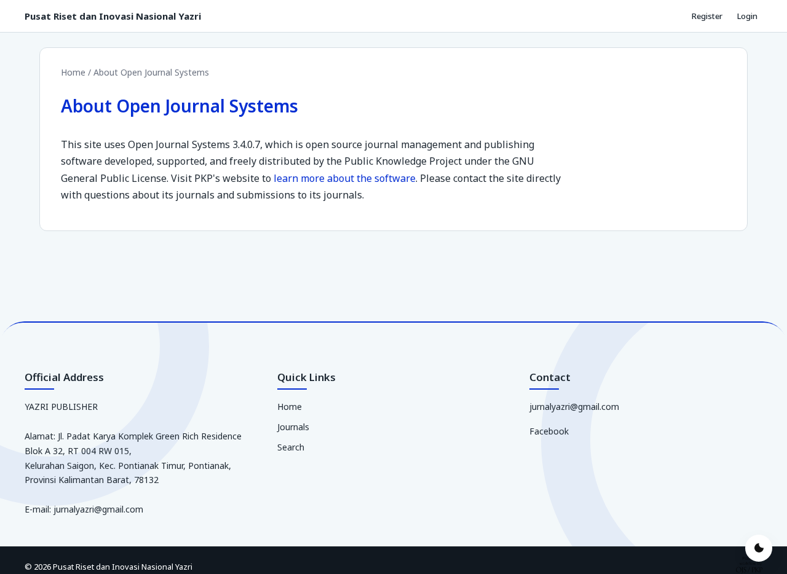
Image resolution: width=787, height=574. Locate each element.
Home (74, 72)
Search (290, 447)
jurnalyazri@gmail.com (574, 406)
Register (707, 16)
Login (747, 16)
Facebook (549, 431)
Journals (293, 427)
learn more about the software (345, 178)
